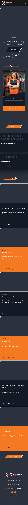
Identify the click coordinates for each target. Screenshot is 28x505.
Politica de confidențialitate (14, 495)
